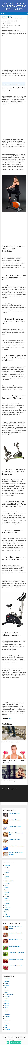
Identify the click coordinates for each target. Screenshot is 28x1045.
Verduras (6, 909)
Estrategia (7, 883)
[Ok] (26, 1039)
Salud (5, 905)
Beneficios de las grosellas (16, 959)
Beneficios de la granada (15, 965)
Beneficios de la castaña (15, 939)
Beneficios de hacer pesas (10, 781)
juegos (6, 894)
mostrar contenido (20, 84)
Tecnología (7, 907)
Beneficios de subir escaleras (11, 742)
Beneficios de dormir (14, 839)
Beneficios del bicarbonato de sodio (16, 853)
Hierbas (6, 887)
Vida (5, 914)
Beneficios (7, 870)
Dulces (6, 879)
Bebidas (6, 868)
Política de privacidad (16, 1042)
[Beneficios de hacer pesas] (14, 772)
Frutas (6, 885)
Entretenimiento (8, 881)
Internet (6, 892)
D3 (5, 874)
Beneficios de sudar (14, 813)
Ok (8, 1042)
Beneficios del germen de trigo (16, 833)
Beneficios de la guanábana (16, 952)
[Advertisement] (14, 51)
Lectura (6, 896)
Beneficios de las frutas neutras (15, 927)
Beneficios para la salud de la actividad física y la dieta (14, 6)
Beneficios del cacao (14, 946)
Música (6, 898)
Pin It (10, 718)
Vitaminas (7, 916)
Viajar (5, 912)
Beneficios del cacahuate (16, 933)
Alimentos (7, 865)
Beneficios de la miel (14, 819)
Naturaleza (7, 901)
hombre (6, 890)
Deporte (10, 25)
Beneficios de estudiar (15, 826)
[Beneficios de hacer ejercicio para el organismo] (14, 752)
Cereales (6, 872)
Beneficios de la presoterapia (17, 846)
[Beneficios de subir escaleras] (14, 733)
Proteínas (7, 903)
